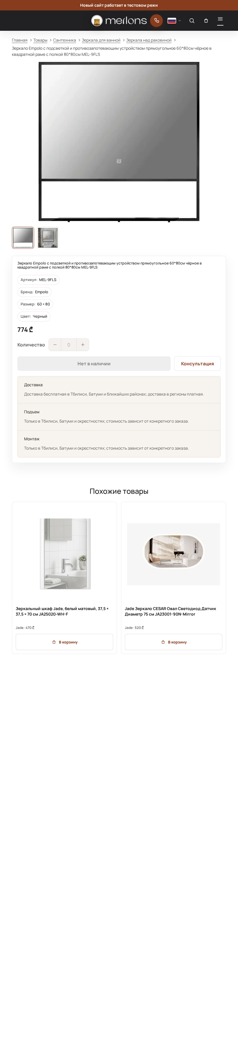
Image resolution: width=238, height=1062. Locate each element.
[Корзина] (206, 20)
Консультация (197, 363)
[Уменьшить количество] (55, 345)
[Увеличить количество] (83, 345)
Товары (40, 40)
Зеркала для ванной (101, 40)
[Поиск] (192, 20)
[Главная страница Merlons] (119, 20)
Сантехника (64, 40)
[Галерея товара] (119, 142)
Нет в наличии (94, 363)
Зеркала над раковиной (149, 40)
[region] (119, 578)
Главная (20, 40)
